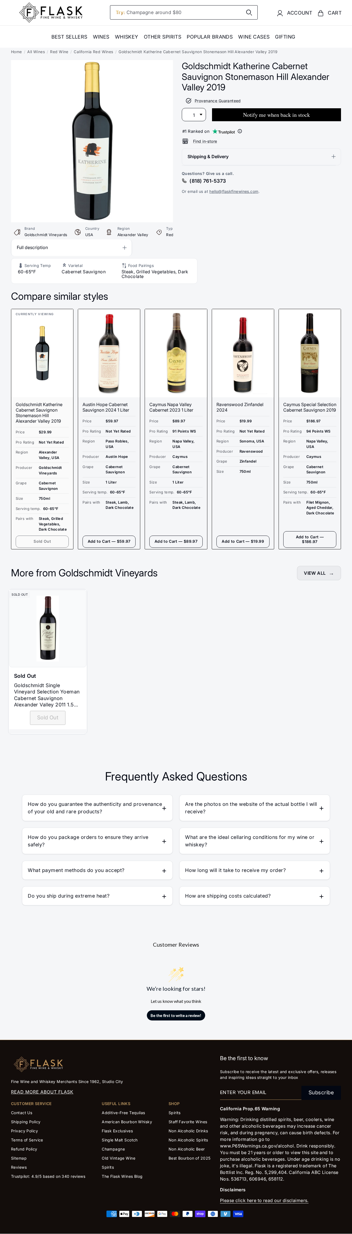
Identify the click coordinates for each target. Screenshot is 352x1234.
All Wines (36, 51)
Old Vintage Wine (118, 1158)
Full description (32, 247)
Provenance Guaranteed (218, 100)
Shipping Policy (25, 1121)
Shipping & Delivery (208, 156)
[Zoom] (92, 63)
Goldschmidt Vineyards (45, 235)
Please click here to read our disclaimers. (264, 1200)
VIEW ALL (315, 573)
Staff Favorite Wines (188, 1121)
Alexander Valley (132, 235)
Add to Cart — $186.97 (310, 539)
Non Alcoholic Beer (187, 1149)
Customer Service (31, 1103)
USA (89, 235)
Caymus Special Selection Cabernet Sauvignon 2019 (309, 407)
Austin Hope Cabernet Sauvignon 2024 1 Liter (105, 407)
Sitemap (19, 1158)
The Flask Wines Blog (122, 1176)
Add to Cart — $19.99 (243, 541)
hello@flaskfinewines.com (233, 191)
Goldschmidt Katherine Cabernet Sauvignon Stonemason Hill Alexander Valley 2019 (39, 413)
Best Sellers (69, 37)
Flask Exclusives (117, 1130)
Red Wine (59, 51)
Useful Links (116, 1103)
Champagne (113, 1149)
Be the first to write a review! (176, 1015)
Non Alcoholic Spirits (188, 1140)
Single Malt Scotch (120, 1140)
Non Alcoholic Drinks (188, 1130)
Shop (174, 1103)
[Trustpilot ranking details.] (240, 131)
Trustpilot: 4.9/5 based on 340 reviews (48, 1176)
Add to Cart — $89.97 (176, 541)
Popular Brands (210, 37)
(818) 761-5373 (207, 180)
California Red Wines (93, 51)
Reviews (19, 1167)
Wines (101, 37)
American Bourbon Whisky (127, 1121)
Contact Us (21, 1112)
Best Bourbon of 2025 (190, 1158)
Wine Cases (254, 37)
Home (16, 51)
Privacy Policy (24, 1130)
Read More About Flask (42, 1092)
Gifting (285, 37)
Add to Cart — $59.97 (109, 541)
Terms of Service (27, 1140)
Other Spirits (163, 37)
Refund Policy (24, 1149)
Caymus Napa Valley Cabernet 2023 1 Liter (171, 407)
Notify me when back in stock (276, 114)
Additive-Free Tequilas (123, 1112)
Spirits (108, 1167)
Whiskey (126, 37)
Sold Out (42, 541)
